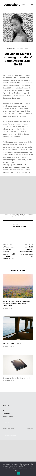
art (25, 214)
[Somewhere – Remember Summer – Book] (18, 365)
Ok (18, 473)
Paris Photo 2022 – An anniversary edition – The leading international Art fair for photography (17, 303)
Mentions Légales (8, 416)
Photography (11, 48)
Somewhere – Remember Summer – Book (16, 378)
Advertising (6, 413)
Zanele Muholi (19, 216)
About (5, 411)
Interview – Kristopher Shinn (12, 344)
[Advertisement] (18, 195)
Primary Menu (28, 5)
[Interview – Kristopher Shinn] (18, 328)
